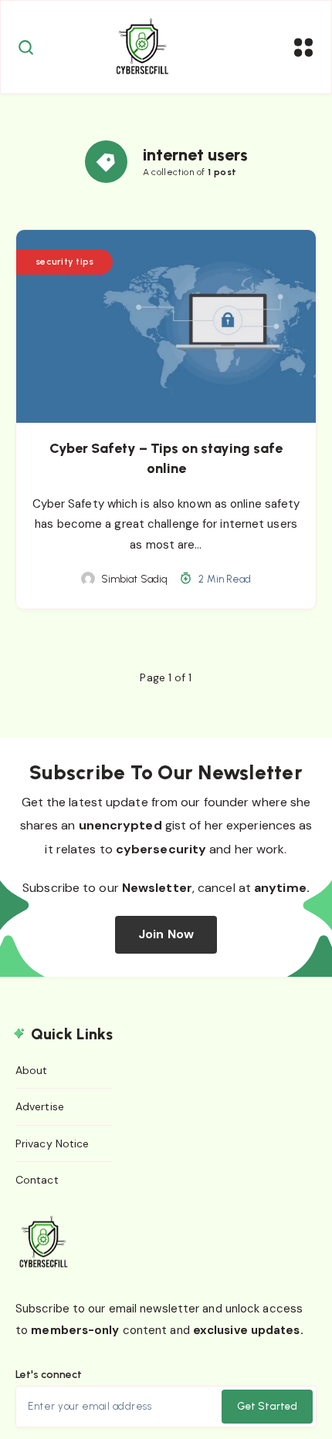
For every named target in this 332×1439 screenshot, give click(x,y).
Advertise (39, 1106)
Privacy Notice (52, 1143)
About (31, 1070)
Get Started (267, 1406)
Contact (37, 1180)
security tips (64, 261)
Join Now (166, 934)
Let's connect (48, 1374)
